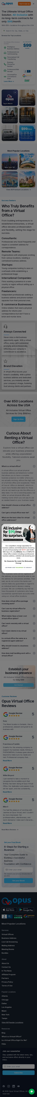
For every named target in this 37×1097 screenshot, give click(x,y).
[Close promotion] (32, 527)
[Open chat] (32, 1092)
